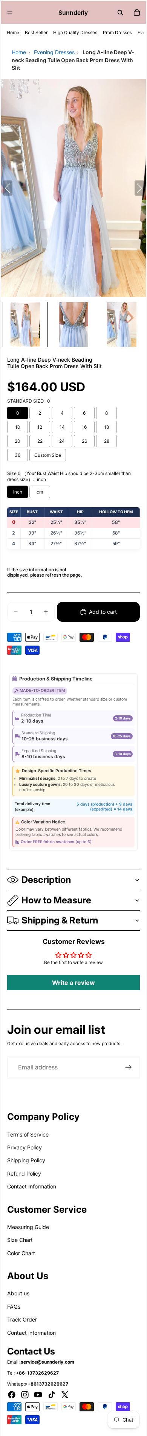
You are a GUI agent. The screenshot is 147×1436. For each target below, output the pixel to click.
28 (106, 441)
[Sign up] (128, 1067)
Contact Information (31, 1186)
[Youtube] (38, 1394)
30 (18, 455)
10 (17, 427)
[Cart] (137, 12)
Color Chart (21, 1253)
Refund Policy (24, 1173)
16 (84, 427)
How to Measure (56, 900)
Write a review (73, 982)
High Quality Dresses (75, 32)
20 (17, 441)
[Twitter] (64, 1394)
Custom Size (47, 455)
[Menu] (9, 12)
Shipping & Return (59, 920)
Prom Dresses (117, 32)
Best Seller (36, 32)
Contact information (31, 1332)
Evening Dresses (54, 52)
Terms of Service (28, 1134)
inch (17, 492)
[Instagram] (24, 1394)
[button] (25, 324)
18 (106, 427)
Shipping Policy (26, 1160)
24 (62, 441)
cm (40, 492)
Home (13, 32)
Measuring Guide (28, 1227)
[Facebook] (11, 1394)
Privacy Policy (24, 1147)
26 (84, 441)
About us (18, 1293)
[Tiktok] (51, 1394)
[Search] (120, 12)
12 (39, 427)
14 (62, 427)
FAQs (13, 1306)
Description (46, 879)
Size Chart (20, 1240)
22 (40, 441)
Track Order (22, 1319)
